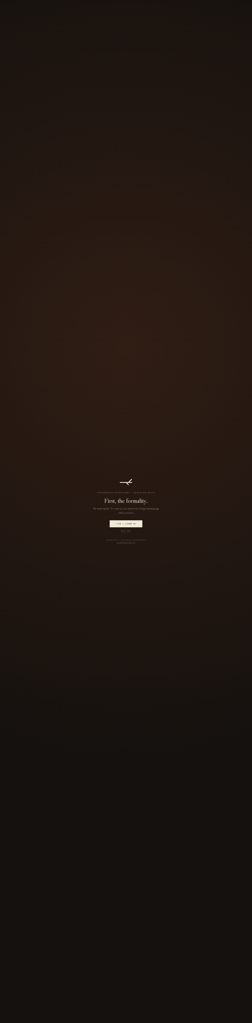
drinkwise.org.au (126, 543)
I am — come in (126, 524)
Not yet (126, 531)
